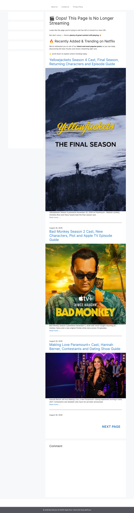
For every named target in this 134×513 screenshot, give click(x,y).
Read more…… (55, 217)
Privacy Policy (78, 7)
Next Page (111, 427)
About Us (54, 7)
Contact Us (65, 7)
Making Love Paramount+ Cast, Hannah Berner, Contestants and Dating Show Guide (84, 347)
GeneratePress (86, 510)
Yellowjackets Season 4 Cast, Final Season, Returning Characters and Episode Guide (84, 62)
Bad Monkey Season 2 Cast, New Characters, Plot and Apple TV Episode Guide (80, 235)
